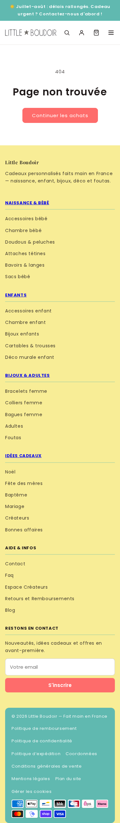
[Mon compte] (81, 32)
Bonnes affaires (24, 530)
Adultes (14, 426)
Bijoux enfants (22, 334)
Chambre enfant (25, 322)
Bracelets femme (26, 391)
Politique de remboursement (44, 728)
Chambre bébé (23, 230)
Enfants (16, 295)
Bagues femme (23, 414)
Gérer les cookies (32, 791)
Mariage (14, 506)
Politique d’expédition (36, 754)
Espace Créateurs (26, 587)
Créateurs (17, 518)
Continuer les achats (60, 115)
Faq (9, 575)
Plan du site (68, 779)
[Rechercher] (67, 32)
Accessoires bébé (26, 218)
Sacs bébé (17, 276)
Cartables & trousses (30, 346)
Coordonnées (81, 754)
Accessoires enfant (28, 311)
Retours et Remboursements (40, 598)
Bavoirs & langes (25, 265)
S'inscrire (60, 685)
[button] (96, 32)
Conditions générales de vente (47, 766)
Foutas (13, 437)
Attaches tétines (25, 253)
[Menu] (111, 32)
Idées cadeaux (23, 456)
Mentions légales (31, 779)
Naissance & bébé (27, 203)
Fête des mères (24, 483)
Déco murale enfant (29, 357)
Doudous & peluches (30, 242)
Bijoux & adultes (27, 375)
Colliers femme (23, 402)
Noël (10, 472)
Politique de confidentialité (42, 741)
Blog (10, 610)
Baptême (16, 495)
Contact (15, 564)
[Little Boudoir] (30, 33)
